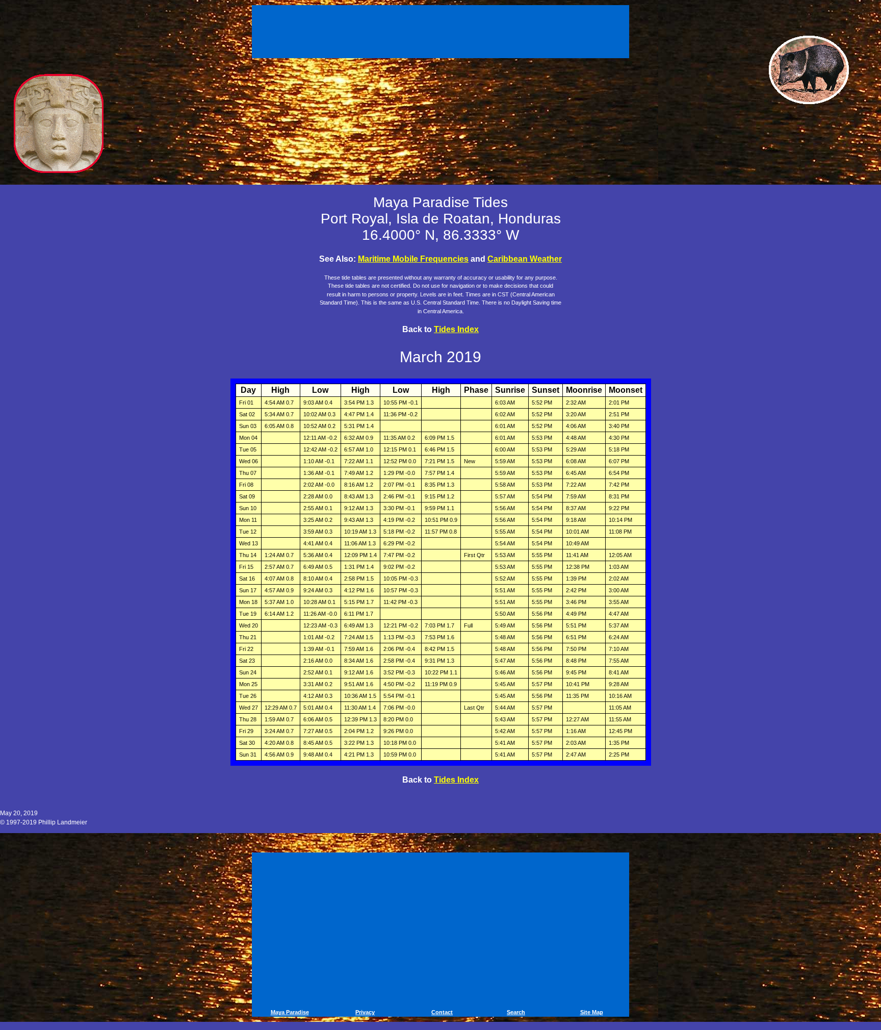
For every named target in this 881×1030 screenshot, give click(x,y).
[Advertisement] (442, 30)
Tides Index (456, 329)
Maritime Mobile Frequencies (413, 259)
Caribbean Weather (524, 259)
